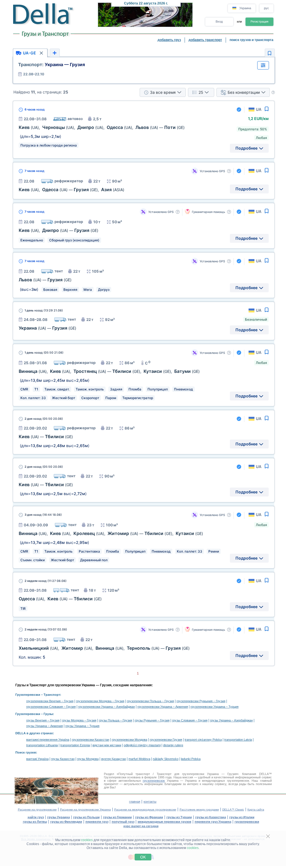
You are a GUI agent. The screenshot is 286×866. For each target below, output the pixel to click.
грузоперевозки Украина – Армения (162, 706)
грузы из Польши (86, 817)
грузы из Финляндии (66, 821)
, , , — (104, 648)
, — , (71, 189)
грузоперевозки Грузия (166, 739)
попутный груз (123, 821)
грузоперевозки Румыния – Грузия (201, 701)
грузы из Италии (241, 817)
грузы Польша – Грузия (115, 720)
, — (58, 230)
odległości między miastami (142, 745)
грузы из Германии (117, 817)
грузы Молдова (88, 759)
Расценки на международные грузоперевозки (145, 809)
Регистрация (259, 21)
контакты (150, 801)
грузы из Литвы (35, 821)
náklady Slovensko (165, 759)
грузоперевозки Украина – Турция (214, 706)
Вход (219, 21)
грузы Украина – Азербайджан (231, 720)
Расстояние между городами (199, 809)
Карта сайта (255, 809)
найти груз (36, 817)
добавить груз (169, 40)
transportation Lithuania (42, 745)
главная (134, 801)
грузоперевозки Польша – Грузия (150, 701)
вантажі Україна (37, 759)
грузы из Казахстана (210, 817)
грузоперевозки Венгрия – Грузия (49, 701)
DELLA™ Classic (233, 809)
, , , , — (102, 127)
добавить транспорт (205, 40)
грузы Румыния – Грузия (152, 720)
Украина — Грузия (51, 64)
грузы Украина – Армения (44, 726)
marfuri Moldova (139, 759)
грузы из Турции (179, 817)
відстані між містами (106, 745)
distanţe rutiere (173, 745)
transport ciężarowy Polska (203, 739)
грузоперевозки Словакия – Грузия (51, 706)
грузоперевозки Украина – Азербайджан (106, 706)
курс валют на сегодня (140, 826)
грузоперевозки (247, 821)
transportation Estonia (75, 745)
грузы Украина (58, 817)
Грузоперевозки (27, 694)
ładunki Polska (191, 759)
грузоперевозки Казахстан (90, 739)
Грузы (48, 714)
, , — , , (109, 371)
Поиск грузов (25, 752)
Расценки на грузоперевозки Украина (85, 809)
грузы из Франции (149, 817)
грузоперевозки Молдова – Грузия (100, 701)
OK (143, 857)
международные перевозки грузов (164, 821)
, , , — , (111, 533)
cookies (87, 840)
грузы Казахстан (63, 759)
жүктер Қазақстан (113, 759)
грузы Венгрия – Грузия (42, 720)
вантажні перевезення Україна (47, 739)
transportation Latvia (238, 739)
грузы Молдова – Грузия (79, 720)
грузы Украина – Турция (82, 726)
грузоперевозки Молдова (129, 739)
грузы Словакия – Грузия (190, 720)
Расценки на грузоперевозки (37, 809)
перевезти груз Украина (213, 821)
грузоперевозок (154, 780)
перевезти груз (96, 821)
